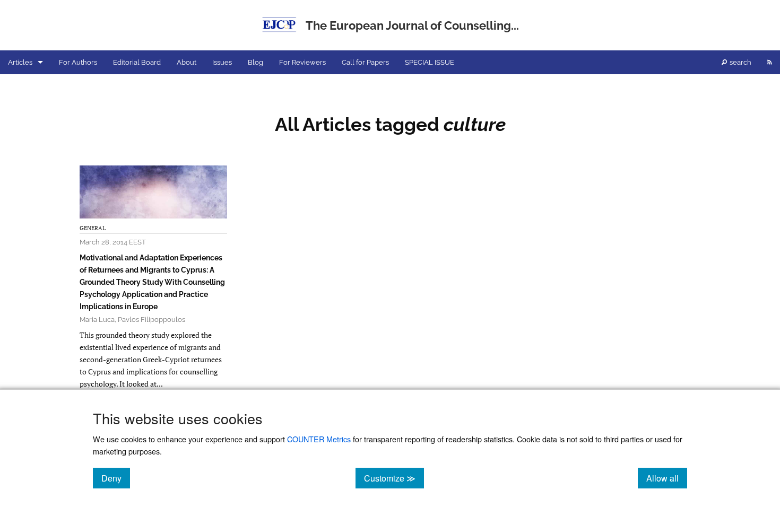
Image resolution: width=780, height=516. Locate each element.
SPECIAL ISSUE (429, 62)
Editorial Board (137, 62)
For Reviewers (302, 62)
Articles (20, 62)
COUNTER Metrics (319, 438)
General (93, 228)
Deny (115, 477)
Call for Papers (365, 62)
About (186, 62)
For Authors (78, 62)
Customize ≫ (394, 477)
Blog (255, 62)
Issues (222, 62)
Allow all (666, 477)
